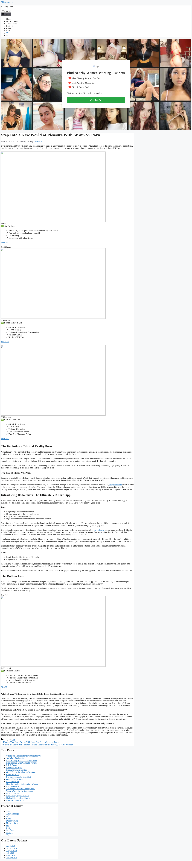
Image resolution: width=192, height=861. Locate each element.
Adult (8, 811)
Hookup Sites (12, 21)
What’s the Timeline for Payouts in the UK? (24, 756)
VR (7, 33)
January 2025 (11, 858)
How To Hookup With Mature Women (22, 784)
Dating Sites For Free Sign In (18, 798)
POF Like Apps (12, 793)
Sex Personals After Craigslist (18, 777)
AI (7, 35)
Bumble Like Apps (14, 767)
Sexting (9, 26)
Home (8, 19)
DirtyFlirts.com (115, 485)
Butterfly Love (7, 6)
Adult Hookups (12, 814)
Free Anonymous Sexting (16, 770)
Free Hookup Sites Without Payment (21, 763)
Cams (8, 28)
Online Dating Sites (14, 779)
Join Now (5, 342)
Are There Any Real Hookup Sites (20, 789)
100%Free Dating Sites (15, 758)
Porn (8, 31)
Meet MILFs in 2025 (15, 800)
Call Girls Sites (12, 774)
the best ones (99, 530)
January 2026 (11, 848)
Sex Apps (10, 830)
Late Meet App (12, 781)
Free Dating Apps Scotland (17, 796)
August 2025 (11, 851)
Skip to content (7, 2)
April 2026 (10, 846)
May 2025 (10, 855)
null (7, 825)
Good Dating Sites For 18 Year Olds (21, 772)
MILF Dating (11, 765)
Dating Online (12, 821)
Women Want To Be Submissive (19, 791)
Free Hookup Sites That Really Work (21, 760)
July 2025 (10, 853)
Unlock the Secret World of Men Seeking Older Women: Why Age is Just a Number (38, 745)
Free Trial (5, 242)
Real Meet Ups (12, 786)
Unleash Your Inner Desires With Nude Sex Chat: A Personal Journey (31, 742)
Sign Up (4, 687)
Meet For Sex (96, 100)
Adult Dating (11, 24)
